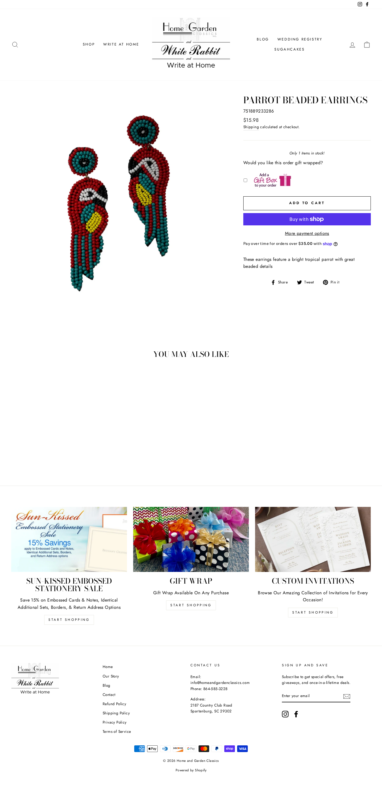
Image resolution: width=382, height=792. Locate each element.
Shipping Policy (116, 713)
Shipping (251, 127)
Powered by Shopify (191, 770)
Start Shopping (68, 619)
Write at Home (121, 44)
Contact (109, 694)
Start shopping (312, 612)
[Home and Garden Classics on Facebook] (296, 714)
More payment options (307, 233)
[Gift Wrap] (191, 539)
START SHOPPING (190, 605)
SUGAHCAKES (289, 49)
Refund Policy (114, 704)
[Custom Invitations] (313, 539)
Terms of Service (117, 731)
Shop (89, 44)
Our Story (111, 676)
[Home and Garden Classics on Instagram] (285, 714)
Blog (263, 39)
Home (108, 666)
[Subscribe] (346, 696)
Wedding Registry (299, 39)
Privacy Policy (115, 722)
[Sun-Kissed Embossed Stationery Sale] (69, 539)
